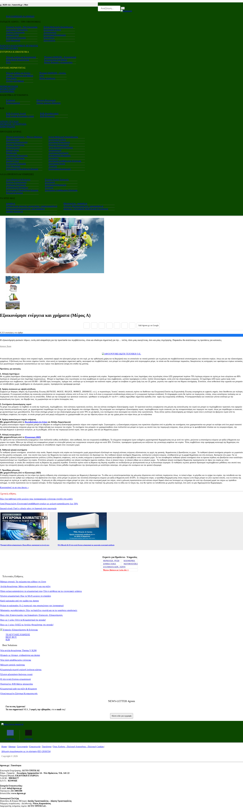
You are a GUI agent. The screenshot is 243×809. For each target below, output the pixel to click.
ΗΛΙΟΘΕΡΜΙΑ (7, 91)
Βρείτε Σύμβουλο (47, 78)
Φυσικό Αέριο (12, 150)
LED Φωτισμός (13, 40)
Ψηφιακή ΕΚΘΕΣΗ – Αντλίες (52, 73)
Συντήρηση (53, 158)
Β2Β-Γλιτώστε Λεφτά (16, 113)
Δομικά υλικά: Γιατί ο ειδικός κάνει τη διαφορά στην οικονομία (28, 508)
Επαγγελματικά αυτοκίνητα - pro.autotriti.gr (25, 209)
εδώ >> (116, 570)
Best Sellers (11, 78)
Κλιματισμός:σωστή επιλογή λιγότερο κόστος (20, 669)
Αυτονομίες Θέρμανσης (17, 29)
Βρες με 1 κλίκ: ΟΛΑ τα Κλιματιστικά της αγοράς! (23, 620)
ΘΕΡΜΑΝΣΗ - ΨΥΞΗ (111, 561)
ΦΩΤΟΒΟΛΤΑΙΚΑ (9, 48)
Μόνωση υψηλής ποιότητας (12, 665)
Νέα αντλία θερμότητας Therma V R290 (18, 650)
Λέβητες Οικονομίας (15, 32)
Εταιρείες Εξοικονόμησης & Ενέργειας (20, 630)
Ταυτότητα (46, 746)
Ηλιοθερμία (11, 153)
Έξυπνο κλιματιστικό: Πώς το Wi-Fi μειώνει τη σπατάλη (25, 596)
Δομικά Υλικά (12, 35)
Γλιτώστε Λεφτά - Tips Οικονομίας (21, 27)
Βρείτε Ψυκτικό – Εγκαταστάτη (58, 62)
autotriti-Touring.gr (14, 211)
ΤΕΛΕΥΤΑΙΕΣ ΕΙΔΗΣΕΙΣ (18, 634)
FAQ (8, 62)
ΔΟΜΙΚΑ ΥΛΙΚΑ (109, 564)
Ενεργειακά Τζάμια (52, 29)
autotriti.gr (10, 203)
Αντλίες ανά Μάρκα (15, 81)
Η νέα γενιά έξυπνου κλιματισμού (15, 679)
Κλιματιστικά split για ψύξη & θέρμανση (18, 689)
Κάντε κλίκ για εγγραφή (121, 716)
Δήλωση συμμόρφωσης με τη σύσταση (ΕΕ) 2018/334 (25, 751)
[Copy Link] (132, 325)
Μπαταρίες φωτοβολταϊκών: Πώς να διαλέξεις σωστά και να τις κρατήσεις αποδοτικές (38, 610)
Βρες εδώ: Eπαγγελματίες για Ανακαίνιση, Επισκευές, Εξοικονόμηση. (31, 615)
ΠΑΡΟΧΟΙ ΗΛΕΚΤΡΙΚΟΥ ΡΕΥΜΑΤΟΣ (19, 45)
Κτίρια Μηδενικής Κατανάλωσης (58, 27)
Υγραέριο (53, 166)
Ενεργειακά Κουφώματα (55, 35)
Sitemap (12, 746)
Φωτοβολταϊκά (12, 139)
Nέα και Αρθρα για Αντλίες (18, 73)
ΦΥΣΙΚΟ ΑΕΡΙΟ (8, 89)
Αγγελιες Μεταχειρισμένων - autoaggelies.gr (83, 206)
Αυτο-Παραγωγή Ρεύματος (61, 147)
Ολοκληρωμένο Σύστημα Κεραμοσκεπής (19, 693)
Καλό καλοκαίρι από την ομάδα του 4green (19, 601)
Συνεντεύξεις (49, 40)
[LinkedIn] (125, 325)
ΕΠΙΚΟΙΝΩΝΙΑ (7, 126)
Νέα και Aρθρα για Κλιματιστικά (21, 57)
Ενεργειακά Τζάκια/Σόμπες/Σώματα (22, 169)
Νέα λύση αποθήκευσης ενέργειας (15, 660)
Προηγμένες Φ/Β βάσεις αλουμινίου (16, 684)
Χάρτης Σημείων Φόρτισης (48, 103)
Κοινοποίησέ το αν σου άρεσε (14, 487)
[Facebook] (87, 325)
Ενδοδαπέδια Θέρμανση (59, 155)
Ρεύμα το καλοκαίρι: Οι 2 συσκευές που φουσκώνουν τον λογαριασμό (32, 605)
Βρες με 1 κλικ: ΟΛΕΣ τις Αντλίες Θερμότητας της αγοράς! (26, 624)
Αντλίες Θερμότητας (15, 145)
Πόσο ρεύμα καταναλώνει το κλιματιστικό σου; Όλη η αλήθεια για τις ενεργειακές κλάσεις (41, 591)
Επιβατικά (10, 100)
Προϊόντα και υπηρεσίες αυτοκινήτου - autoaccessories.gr (31, 206)
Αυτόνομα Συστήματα (58, 153)
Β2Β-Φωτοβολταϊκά (49, 113)
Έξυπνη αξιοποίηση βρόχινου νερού (16, 674)
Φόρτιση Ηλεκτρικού (46, 100)
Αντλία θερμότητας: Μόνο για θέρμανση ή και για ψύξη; (25, 586)
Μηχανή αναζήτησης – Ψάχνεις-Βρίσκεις (24, 137)
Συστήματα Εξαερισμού (59, 142)
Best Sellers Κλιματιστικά (17, 60)
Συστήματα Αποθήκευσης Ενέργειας (65, 161)
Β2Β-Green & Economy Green (20, 116)
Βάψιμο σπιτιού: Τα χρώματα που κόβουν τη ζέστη (23, 581)
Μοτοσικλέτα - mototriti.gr (75, 203)
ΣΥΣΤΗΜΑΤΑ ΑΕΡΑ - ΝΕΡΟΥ (114, 567)
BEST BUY (11, 637)
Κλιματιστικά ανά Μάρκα (55, 60)
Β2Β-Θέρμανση (47, 116)
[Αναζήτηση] (123, 8)
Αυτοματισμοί (50, 32)
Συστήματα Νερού (57, 163)
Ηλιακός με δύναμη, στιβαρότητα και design (20, 655)
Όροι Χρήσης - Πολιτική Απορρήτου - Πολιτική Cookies (78, 746)
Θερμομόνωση (13, 147)
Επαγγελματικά (13, 103)
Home (4, 746)
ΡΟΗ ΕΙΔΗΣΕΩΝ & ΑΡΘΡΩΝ (20, 16)
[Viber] (109, 325)
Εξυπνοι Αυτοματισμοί (59, 145)
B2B (8, 639)
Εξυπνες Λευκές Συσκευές (57, 179)
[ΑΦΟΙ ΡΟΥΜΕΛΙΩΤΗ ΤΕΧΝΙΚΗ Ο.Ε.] (121, 354)
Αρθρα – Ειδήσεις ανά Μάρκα (19, 75)
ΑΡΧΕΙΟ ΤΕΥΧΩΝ (9, 121)
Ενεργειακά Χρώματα (16, 37)
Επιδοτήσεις (49, 37)
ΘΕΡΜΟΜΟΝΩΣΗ (9, 86)
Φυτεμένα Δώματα (14, 193)
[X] (94, 325)
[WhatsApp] (117, 325)
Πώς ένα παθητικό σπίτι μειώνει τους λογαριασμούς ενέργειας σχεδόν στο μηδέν (36, 499)
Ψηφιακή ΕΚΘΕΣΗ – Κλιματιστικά (60, 57)
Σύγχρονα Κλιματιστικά (16, 142)
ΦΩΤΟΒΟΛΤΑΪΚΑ (131, 564)
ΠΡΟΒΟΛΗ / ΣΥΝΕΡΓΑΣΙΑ (13, 124)
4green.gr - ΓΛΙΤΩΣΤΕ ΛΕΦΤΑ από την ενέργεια (85, 209)
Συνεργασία (22, 746)
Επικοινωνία (34, 746)
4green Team (5, 346)
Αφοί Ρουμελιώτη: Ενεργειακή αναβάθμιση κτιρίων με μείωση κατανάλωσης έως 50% (39, 503)
